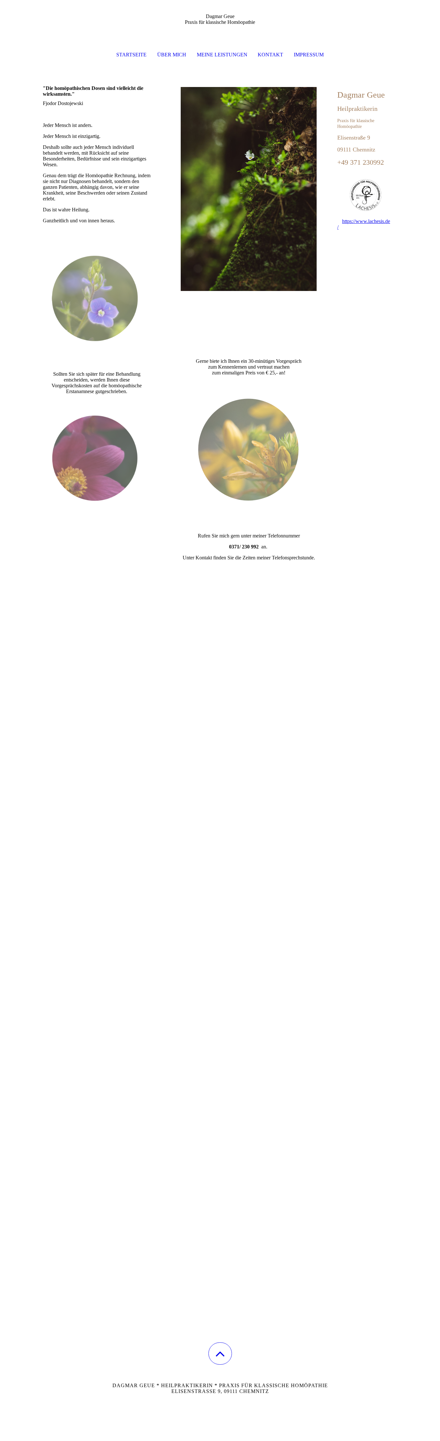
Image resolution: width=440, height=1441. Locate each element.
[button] (220, 1353)
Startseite (131, 54)
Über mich (171, 54)
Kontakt (270, 54)
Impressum (309, 54)
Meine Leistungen (222, 54)
